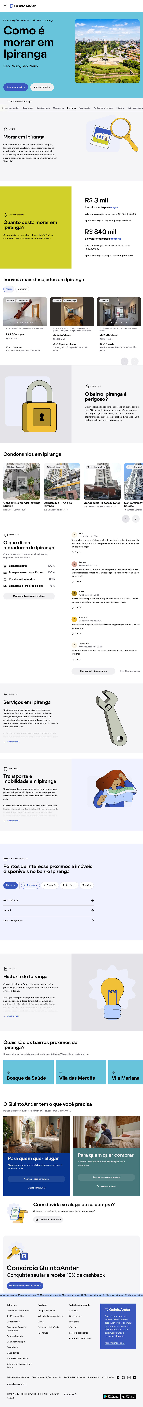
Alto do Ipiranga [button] (10, 900)
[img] (72, 311)
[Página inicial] (23, 6)
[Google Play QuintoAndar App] (111, 1396)
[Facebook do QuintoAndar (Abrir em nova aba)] (118, 1377)
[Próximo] (135, 361)
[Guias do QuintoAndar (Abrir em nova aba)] (129, 1377)
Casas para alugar (36, 1188)
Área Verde (71, 885)
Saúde (88, 885)
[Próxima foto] (42, 311)
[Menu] (5, 6)
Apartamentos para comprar (106, 1177)
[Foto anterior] (8, 311)
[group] (25, 325)
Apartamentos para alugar (36, 1179)
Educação (51, 885)
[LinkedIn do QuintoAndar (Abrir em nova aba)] (134, 1377)
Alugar (9, 289)
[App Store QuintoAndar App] (128, 1396)
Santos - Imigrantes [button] (12, 921)
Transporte (32, 885)
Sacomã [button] (7, 911)
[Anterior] (124, 361)
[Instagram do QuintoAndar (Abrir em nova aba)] (123, 1377)
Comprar (22, 289)
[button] (25, 325)
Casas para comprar (106, 1186)
